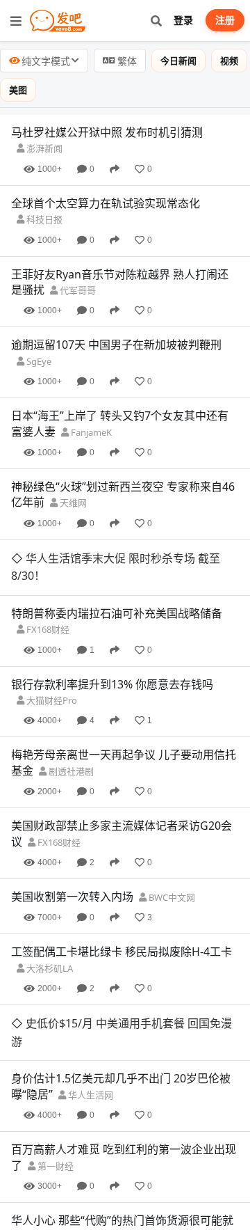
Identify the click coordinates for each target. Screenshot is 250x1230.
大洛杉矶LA (48, 968)
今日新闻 (178, 60)
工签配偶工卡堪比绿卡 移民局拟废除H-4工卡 (121, 951)
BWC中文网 (171, 897)
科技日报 (43, 219)
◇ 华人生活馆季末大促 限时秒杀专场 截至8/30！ (115, 567)
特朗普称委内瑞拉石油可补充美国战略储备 (116, 613)
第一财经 (54, 1166)
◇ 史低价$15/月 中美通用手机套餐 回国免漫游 (121, 1032)
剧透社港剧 (70, 771)
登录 (183, 19)
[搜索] (156, 20)
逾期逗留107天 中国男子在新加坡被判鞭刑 (116, 344)
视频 (229, 60)
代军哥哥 (77, 290)
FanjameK (90, 432)
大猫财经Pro (50, 700)
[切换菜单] (16, 21)
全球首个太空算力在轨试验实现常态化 (105, 203)
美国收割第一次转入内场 (72, 896)
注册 (225, 19)
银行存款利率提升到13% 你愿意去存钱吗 (112, 684)
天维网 (72, 502)
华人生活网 (89, 1095)
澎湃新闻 (43, 148)
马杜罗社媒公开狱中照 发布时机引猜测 (107, 132)
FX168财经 (46, 629)
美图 (18, 90)
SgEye (37, 361)
